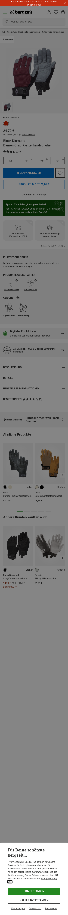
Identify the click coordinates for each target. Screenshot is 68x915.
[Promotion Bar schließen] (65, 3)
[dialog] (34, 879)
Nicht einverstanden (34, 900)
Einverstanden (34, 891)
